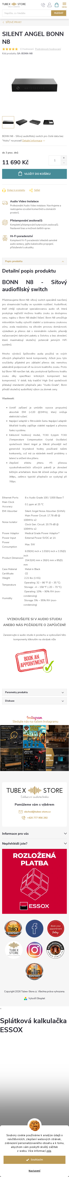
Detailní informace (32, 140)
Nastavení (34, 1171)
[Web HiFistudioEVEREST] (55, 949)
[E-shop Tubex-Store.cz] (14, 949)
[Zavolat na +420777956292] (43, 5)
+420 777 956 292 (37, 817)
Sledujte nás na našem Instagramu (35, 721)
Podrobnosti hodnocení (48, 49)
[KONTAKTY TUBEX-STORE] (13, 928)
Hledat (58, 13)
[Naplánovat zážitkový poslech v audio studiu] (56, 928)
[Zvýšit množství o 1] (64, 158)
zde (49, 1151)
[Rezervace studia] (34, 660)
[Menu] (64, 4)
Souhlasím (37, 1160)
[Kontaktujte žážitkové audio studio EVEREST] (34, 971)
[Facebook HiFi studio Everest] (34, 928)
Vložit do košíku (37, 174)
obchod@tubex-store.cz (37, 811)
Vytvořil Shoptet (36, 998)
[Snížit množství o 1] (64, 162)
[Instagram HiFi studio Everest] (34, 949)
